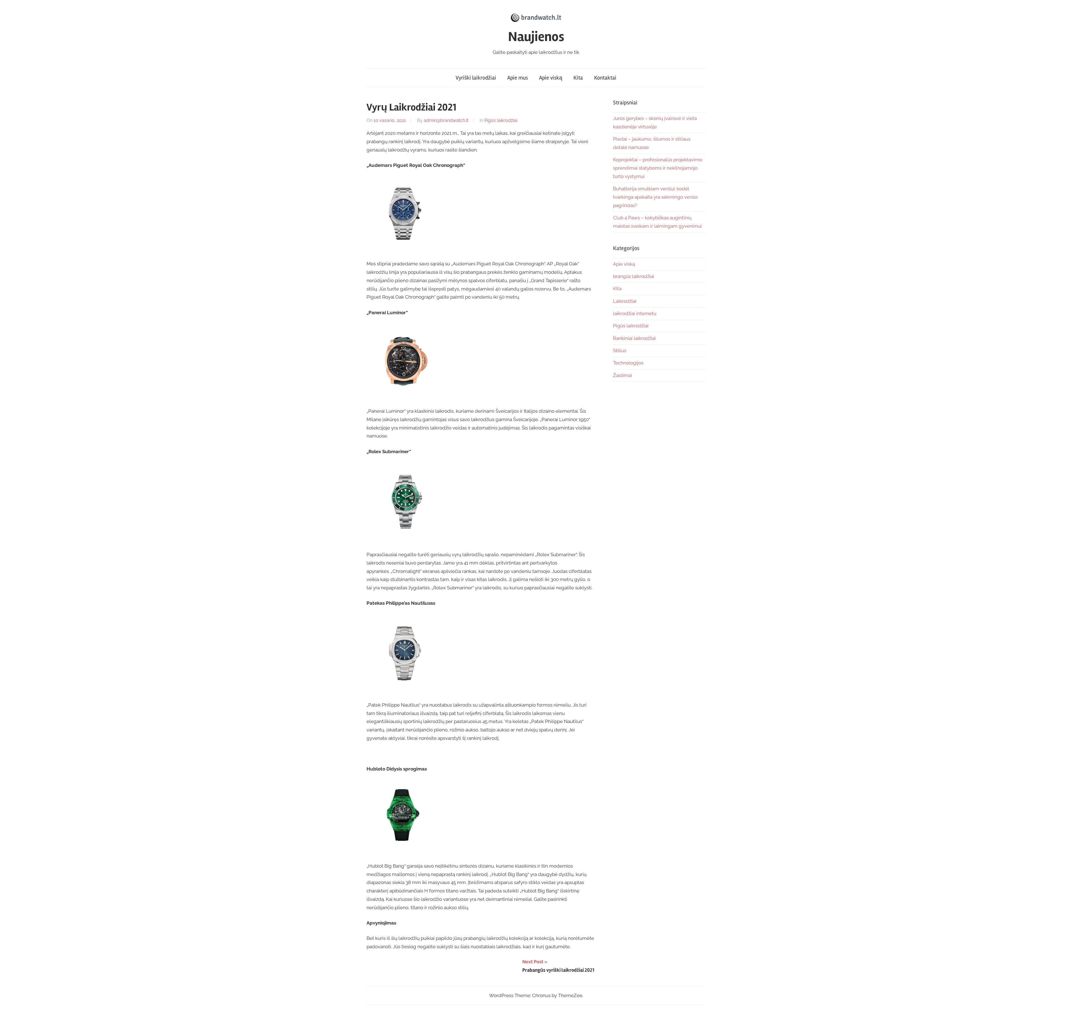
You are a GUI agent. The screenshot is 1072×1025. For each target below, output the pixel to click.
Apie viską (550, 77)
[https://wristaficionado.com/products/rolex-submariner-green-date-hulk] (405, 539)
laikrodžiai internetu (634, 313)
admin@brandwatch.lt (446, 120)
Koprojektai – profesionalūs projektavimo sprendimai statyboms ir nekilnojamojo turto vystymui (657, 168)
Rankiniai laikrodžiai (634, 338)
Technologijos (628, 363)
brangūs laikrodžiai (633, 276)
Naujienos (536, 36)
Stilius (619, 350)
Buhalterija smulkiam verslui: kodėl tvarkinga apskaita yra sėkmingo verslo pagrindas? (655, 197)
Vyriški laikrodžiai (476, 77)
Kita (578, 77)
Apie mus (517, 77)
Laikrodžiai (624, 301)
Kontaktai (605, 77)
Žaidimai (622, 375)
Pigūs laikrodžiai (500, 120)
